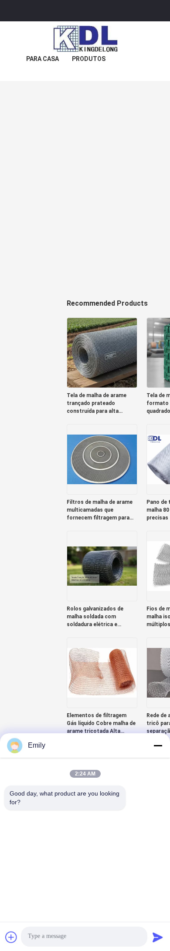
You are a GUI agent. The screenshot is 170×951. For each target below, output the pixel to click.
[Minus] (158, 745)
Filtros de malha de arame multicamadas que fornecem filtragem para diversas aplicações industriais (100, 510)
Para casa (42, 58)
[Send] (158, 937)
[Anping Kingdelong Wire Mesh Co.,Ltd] (85, 39)
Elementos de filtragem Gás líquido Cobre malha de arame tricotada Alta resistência (101, 723)
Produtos (88, 58)
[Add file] (11, 937)
